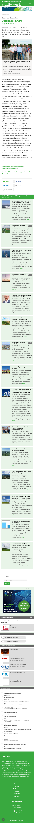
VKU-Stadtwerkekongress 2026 (17, 672)
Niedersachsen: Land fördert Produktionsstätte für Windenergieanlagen (20, 428)
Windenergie (22, 13)
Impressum (17, 796)
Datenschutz (17, 793)
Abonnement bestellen (11, 637)
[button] (17, 58)
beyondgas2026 (14, 649)
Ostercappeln (20, 172)
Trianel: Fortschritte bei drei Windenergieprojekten (19, 449)
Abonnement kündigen (11, 641)
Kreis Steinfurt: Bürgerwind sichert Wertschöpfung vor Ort (21, 296)
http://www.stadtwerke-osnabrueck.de (12, 166)
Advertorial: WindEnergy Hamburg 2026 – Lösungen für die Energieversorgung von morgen (21, 391)
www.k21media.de (17, 813)
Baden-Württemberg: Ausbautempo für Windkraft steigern (21, 472)
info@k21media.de (17, 811)
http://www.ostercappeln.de (9, 168)
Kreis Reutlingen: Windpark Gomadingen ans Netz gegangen (21, 544)
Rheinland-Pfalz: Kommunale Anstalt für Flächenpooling (20, 318)
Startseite (15, 13)
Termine (17, 786)
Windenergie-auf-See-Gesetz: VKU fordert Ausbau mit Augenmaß (21, 201)
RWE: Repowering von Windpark (21, 496)
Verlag (17, 791)
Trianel (11, 625)
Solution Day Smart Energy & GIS (18, 664)
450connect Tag (14, 680)
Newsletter (17, 784)
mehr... (28, 219)
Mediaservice (17, 788)
